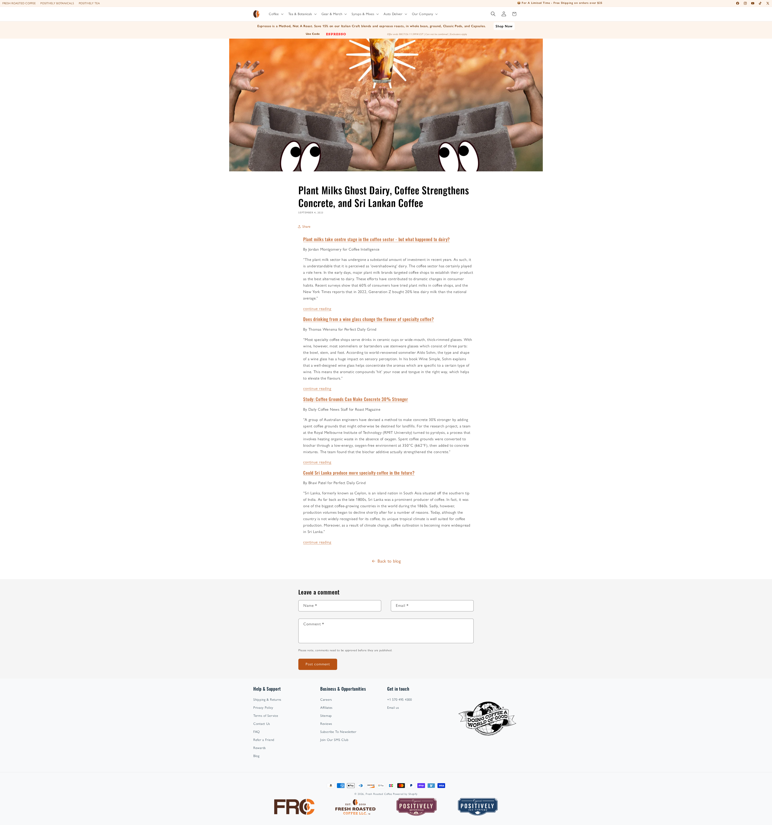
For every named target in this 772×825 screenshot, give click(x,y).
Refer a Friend (263, 740)
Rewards (259, 748)
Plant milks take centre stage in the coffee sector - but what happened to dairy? (376, 239)
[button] (275, 14)
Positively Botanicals (57, 3)
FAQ (256, 732)
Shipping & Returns (267, 699)
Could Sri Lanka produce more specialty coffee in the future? (358, 472)
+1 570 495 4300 (399, 699)
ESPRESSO (336, 33)
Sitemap (326, 716)
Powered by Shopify (405, 793)
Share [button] (306, 226)
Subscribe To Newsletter (338, 732)
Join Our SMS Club (334, 740)
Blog (256, 756)
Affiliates (326, 708)
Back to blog (389, 561)
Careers (326, 699)
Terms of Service (265, 716)
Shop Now (504, 26)
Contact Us (261, 724)
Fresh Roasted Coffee (19, 3)
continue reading (317, 308)
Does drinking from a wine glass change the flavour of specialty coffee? (368, 318)
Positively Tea (89, 3)
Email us (393, 708)
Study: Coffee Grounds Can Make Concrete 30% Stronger (355, 398)
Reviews (326, 724)
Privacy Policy (263, 708)
